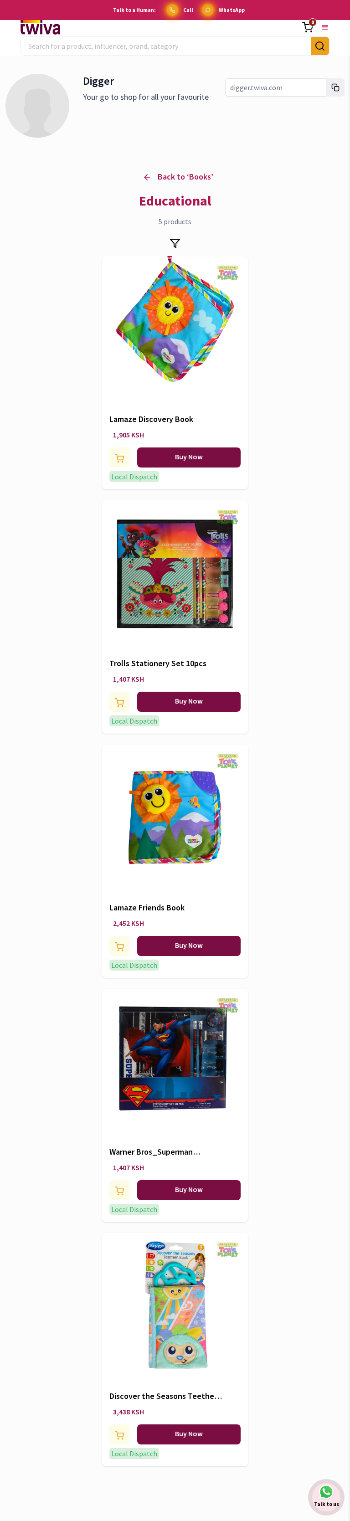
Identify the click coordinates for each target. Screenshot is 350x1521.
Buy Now (189, 456)
